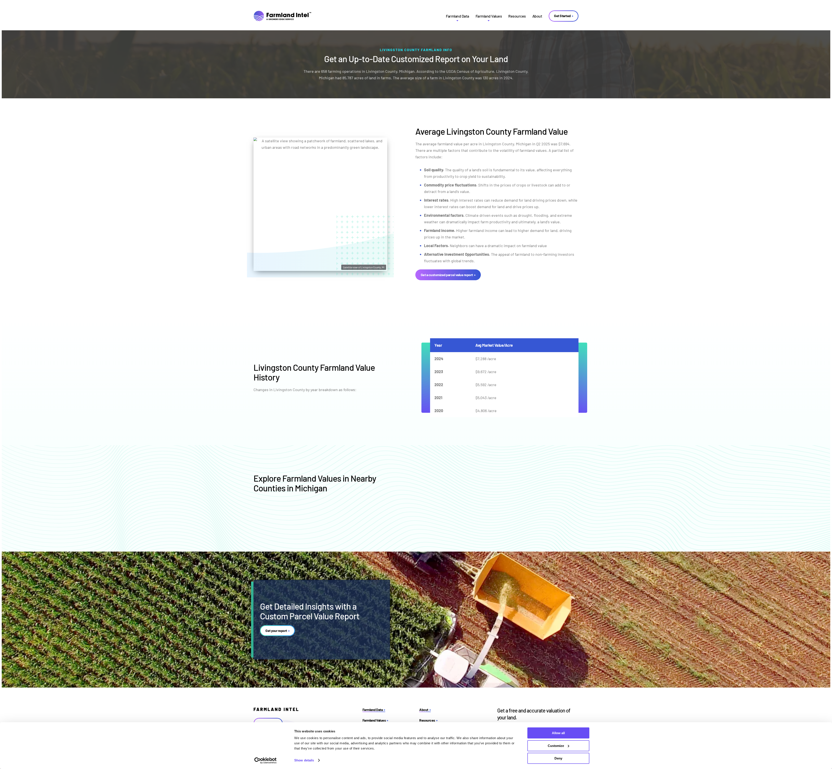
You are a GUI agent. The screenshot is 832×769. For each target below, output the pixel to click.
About (537, 16)
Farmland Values (489, 16)
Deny (558, 758)
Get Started (562, 16)
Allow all (558, 733)
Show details (304, 760)
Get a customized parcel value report (447, 275)
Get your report (276, 630)
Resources (517, 16)
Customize (556, 746)
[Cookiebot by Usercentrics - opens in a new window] (265, 760)
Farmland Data (457, 16)
